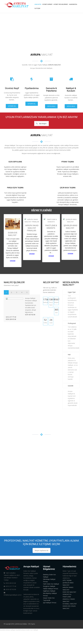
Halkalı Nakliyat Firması (50, 589)
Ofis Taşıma (31, 624)
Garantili (70, 386)
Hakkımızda (73, 4)
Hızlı (69, 354)
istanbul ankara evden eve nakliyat (27, 630)
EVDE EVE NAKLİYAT (69, 592)
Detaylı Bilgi (51, 106)
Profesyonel (72, 323)
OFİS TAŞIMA (67, 580)
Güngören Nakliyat (49, 586)
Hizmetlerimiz (47, 4)
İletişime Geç (12, 106)
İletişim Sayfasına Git (41, 550)
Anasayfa (38, 4)
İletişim (37, 8)
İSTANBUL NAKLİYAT (70, 604)
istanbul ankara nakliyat (7, 630)
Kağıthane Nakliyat (49, 591)
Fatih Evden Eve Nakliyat (51, 584)
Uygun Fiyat (72, 292)
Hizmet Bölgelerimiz (60, 4)
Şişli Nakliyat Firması (49, 603)
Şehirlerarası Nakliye (21, 624)
